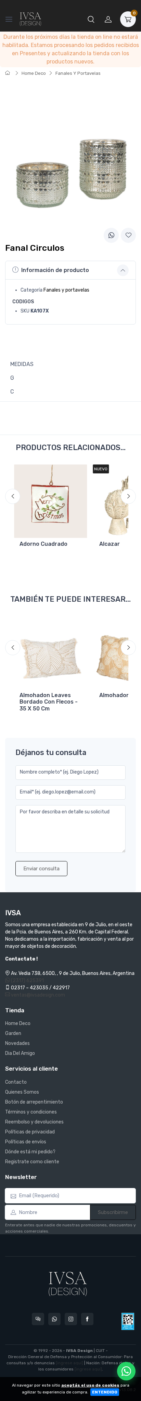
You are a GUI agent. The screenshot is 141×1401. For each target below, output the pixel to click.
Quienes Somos (22, 1092)
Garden (13, 1033)
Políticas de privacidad (30, 1132)
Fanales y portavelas (66, 290)
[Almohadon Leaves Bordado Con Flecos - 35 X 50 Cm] (50, 652)
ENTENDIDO (104, 1392)
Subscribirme (113, 1212)
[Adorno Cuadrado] (50, 501)
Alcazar (109, 544)
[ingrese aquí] (69, 1363)
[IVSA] (30, 19)
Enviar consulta (41, 869)
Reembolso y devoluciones (34, 1122)
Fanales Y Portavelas (78, 73)
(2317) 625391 (27, 981)
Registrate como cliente (32, 1162)
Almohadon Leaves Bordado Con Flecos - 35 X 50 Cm (49, 701)
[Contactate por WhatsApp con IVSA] (54, 1319)
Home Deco (34, 73)
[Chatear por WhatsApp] (126, 1371)
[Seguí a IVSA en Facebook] (87, 1319)
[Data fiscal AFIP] (128, 1321)
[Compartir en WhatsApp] (111, 235)
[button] (91, 19)
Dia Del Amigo (20, 1053)
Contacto (16, 1082)
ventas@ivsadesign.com (37, 995)
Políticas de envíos (25, 1142)
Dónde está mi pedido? (30, 1152)
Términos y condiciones (31, 1112)
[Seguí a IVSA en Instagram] (71, 1319)
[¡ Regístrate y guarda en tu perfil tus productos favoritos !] (128, 235)
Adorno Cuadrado (43, 544)
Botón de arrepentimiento (34, 1102)
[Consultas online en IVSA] (38, 1319)
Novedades (17, 1043)
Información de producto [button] (55, 270)
